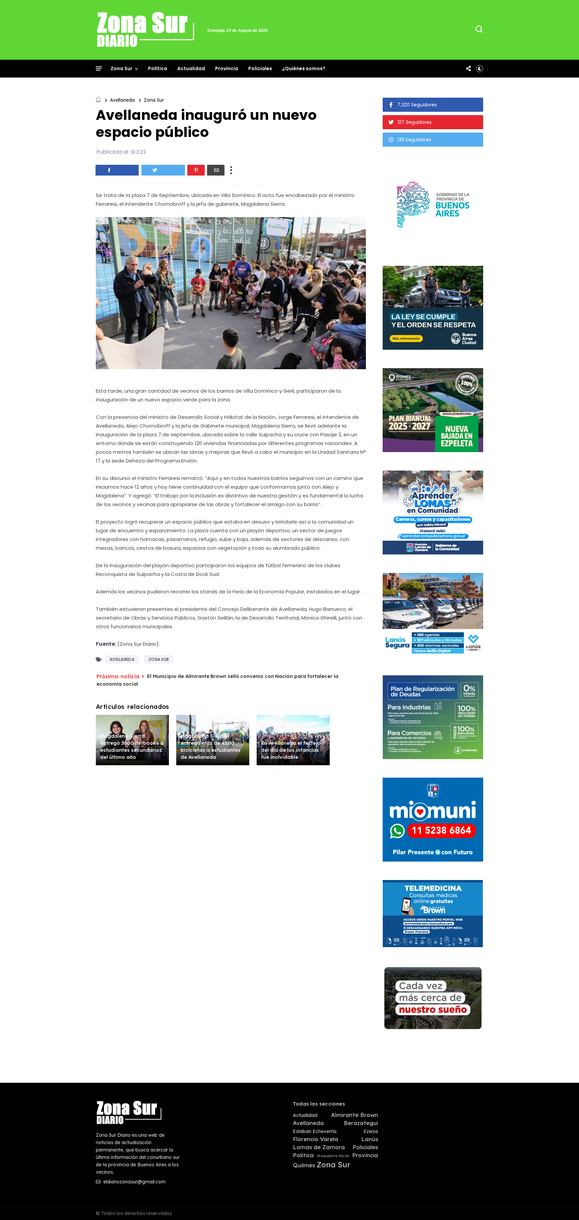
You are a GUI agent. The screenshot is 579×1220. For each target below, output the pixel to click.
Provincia (226, 68)
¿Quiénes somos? (303, 68)
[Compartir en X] (163, 170)
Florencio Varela (315, 1139)
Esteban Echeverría (314, 1131)
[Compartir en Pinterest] (196, 170)
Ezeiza (371, 1131)
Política (157, 68)
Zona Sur (121, 68)
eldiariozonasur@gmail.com (134, 1182)
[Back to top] (562, 1204)
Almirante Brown (354, 1115)
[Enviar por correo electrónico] (215, 170)
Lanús (369, 1139)
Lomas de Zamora (319, 1147)
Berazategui (361, 1123)
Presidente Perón (333, 1156)
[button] (479, 68)
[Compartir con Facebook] (117, 170)
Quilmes (304, 1165)
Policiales (260, 68)
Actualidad (191, 68)
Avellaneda (122, 100)
